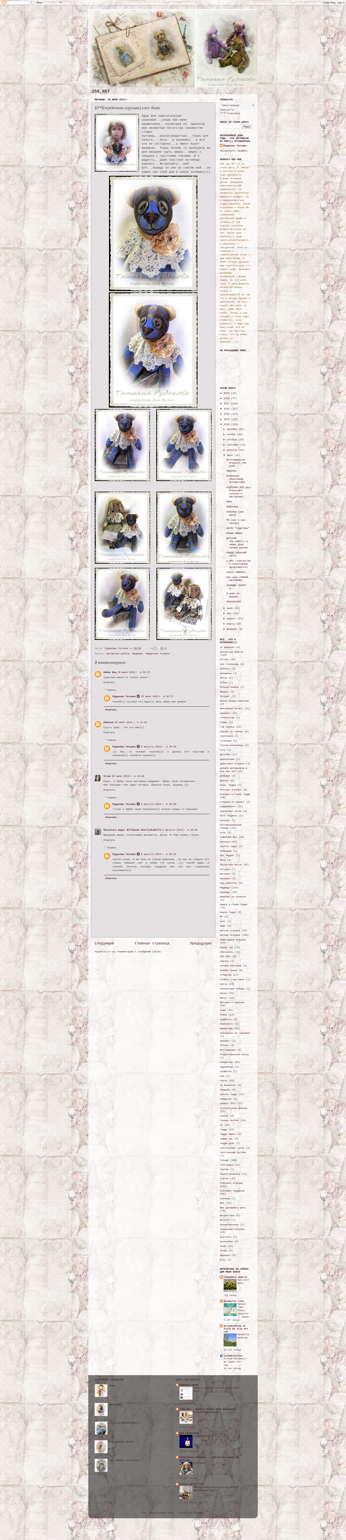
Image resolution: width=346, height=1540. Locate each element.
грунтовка (226, 736)
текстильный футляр (233, 1152)
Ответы (111, 690)
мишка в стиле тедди (233, 904)
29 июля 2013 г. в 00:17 (157, 696)
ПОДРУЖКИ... (234, 506)
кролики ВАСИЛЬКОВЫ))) (125, 1422)
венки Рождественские (234, 700)
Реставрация (228, 1050)
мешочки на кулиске (233, 896)
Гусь (223, 749)
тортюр (224, 1169)
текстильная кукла (232, 1147)
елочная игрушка (230, 789)
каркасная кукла (230, 811)
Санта (223, 1080)
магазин (225, 873)
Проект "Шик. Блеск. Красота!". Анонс (243, 1310)
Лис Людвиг (227, 855)
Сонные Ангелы (229, 1120)
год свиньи (227, 726)
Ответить (109, 682)
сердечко (225, 1099)
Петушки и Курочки (232, 1002)
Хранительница (229, 1224)
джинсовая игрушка (232, 763)
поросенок (226, 1023)
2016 (227, 408)
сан (222, 1076)
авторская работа (117, 653)
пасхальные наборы (232, 988)
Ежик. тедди (228, 785)
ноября (232, 434)
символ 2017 (228, 1103)
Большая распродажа (206, 1412)
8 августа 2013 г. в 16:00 (180, 829)
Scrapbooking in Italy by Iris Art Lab (236, 1328)
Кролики (225, 841)
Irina (107, 776)
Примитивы (226, 1028)
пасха (223, 984)
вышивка (225, 713)
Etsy (223, 1259)
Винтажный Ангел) (231, 708)
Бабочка (225, 668)
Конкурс (225, 820)
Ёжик (112, 1385)
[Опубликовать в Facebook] (162, 648)
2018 (227, 398)
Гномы (223, 722)
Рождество (226, 1062)
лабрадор (225, 851)
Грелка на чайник (231, 731)
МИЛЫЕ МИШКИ (234, 533)
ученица (225, 1198)
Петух (223, 997)
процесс (225, 1040)
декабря (232, 429)
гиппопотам (227, 717)
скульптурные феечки (233, 1108)
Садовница (226, 1066)
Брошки (224, 691)
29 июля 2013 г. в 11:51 (131, 722)
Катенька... (201, 1463)
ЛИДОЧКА (231, 471)
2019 (227, 393)
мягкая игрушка (230, 930)
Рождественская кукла (234, 1054)
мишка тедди (228, 912)
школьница (226, 1241)
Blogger (199, 1512)
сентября (233, 444)
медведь (225, 892)
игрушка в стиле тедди (235, 794)
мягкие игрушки (230, 935)
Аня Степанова (229, 664)
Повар (223, 1014)
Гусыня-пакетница (231, 745)
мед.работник (228, 883)
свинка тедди (228, 1094)
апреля (232, 618)
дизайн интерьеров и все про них (233, 770)
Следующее (104, 943)
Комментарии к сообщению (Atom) (139, 951)
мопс (223, 921)
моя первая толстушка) (125, 1460)
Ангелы (224, 659)
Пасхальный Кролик (122, 1441)
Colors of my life (191, 1484)
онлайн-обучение (230, 965)
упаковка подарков (232, 1190)
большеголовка (229, 687)
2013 (227, 424)
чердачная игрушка (157, 653)
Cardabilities (233, 1355)
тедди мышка (228, 1134)
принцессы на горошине (235, 1033)
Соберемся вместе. (236, 1277)
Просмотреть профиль (233, 150)
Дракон (224, 780)
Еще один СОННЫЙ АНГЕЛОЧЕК (237, 579)
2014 (227, 419)
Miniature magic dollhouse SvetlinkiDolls (132, 829)
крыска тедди (228, 846)
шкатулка (225, 1236)
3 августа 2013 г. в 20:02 (158, 746)
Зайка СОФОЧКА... (237, 572)
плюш (223, 1010)
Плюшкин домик (188, 1384)
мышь (223, 925)
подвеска (225, 1019)
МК (221, 916)
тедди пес (226, 1138)
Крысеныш (115, 1404)
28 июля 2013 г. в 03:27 (133, 672)
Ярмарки (225, 1255)
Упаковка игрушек (231, 1183)
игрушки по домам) (232, 802)
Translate (233, 113)
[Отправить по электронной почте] (152, 648)
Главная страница (152, 943)
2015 (227, 414)
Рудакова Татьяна (124, 696)
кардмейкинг (228, 806)
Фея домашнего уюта (233, 1207)
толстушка (226, 1164)
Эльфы (223, 1250)
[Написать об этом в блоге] (155, 648)
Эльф (223, 1246)
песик (223, 993)
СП (221, 1125)
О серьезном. (202, 1436)
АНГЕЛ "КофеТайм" (237, 528)
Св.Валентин (228, 1085)
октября (232, 439)
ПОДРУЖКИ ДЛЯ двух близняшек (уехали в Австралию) (238, 492)
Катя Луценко (228, 815)
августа (232, 450)
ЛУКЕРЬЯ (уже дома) (235, 513)
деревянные (227, 759)
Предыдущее (201, 943)
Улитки (224, 1178)
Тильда (224, 1160)
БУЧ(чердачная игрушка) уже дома (236, 463)
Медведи (137, 653)
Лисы (223, 860)
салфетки (225, 1071)
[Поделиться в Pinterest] (165, 648)
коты (223, 832)
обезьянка (226, 952)
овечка (224, 961)
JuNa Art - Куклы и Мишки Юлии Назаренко (207, 1409)
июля (230, 455)
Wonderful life (234, 1301)
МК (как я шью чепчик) (235, 521)
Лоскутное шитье (230, 864)
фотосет (225, 1220)
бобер (223, 682)
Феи (222, 1203)
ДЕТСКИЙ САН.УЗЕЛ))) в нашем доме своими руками (237, 543)
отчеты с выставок (232, 979)
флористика (227, 1215)
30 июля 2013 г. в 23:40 (128, 776)
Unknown (108, 722)
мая (230, 613)
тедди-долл (227, 1143)
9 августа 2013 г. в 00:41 (158, 854)
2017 (227, 403)
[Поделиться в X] (158, 648)
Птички (224, 1045)
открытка (225, 974)
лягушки (225, 869)
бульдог (225, 696)
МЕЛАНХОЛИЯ (233, 601)
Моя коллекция (188, 1433)
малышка (225, 878)
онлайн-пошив (228, 970)
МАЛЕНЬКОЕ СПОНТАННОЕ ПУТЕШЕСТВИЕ (235, 479)
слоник (224, 1115)
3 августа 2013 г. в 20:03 (158, 804)
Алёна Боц (109, 672)
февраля (232, 629)
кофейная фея (228, 837)
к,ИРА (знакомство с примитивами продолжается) (238, 564)
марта (231, 623)
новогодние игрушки (233, 939)
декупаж (225, 754)
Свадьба (225, 1089)
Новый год (226, 947)
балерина (225, 673)
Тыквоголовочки (230, 1174)
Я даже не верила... (234, 595)
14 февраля (227, 647)
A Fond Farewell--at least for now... (236, 1362)
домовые (225, 775)
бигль (223, 677)
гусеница (225, 740)
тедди (223, 1129)
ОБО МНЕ (225, 956)
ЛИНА (229, 501)
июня (230, 608)
